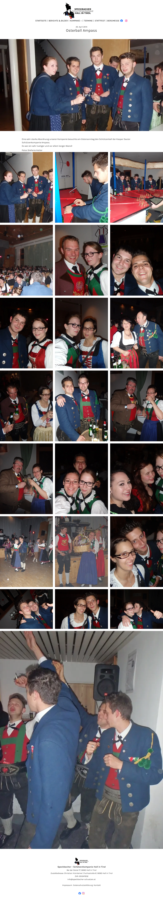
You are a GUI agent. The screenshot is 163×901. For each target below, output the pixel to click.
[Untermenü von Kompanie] (81, 20)
